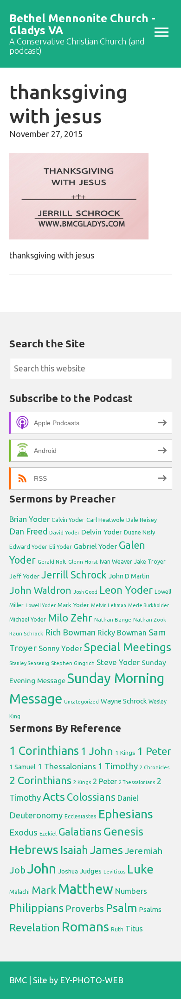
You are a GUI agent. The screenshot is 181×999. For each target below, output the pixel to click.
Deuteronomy (36, 815)
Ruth (117, 929)
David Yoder (64, 532)
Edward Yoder (28, 546)
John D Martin (129, 576)
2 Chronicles (154, 767)
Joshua (68, 871)
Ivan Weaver (116, 561)
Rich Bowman (70, 632)
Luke (140, 869)
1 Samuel (22, 767)
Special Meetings (127, 647)
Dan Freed (28, 531)
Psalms (150, 909)
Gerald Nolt (52, 562)
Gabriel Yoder (95, 546)
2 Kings (82, 782)
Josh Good (85, 592)
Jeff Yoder (24, 576)
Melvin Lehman (108, 605)
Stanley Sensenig (29, 663)
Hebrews (33, 849)
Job (17, 870)
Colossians (91, 797)
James (106, 849)
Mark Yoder (73, 605)
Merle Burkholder (148, 605)
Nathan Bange (112, 619)
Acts (54, 796)
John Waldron (40, 590)
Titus (134, 928)
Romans (85, 926)
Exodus (23, 832)
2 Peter (105, 781)
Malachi (19, 892)
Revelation (34, 927)
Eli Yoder (60, 547)
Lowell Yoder (41, 605)
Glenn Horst (83, 562)
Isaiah (74, 850)
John (41, 868)
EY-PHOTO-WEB (91, 980)
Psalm (121, 907)
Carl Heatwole (105, 519)
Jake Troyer (150, 562)
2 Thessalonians (137, 782)
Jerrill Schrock (74, 574)
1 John (97, 751)
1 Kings (125, 752)
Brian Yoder (29, 519)
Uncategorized (81, 701)
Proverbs (84, 908)
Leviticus (114, 871)
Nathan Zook (149, 619)
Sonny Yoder (60, 648)
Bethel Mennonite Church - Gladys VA (82, 24)
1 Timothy (118, 766)
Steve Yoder (118, 662)
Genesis (123, 831)
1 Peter (154, 751)
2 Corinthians (40, 780)
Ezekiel (48, 833)
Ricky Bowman (122, 632)
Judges (91, 871)
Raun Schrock (26, 633)
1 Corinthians (44, 750)
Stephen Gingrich (73, 663)
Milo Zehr (70, 617)
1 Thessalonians (67, 766)
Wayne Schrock (124, 701)
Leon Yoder (126, 590)
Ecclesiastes (81, 816)
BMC (18, 980)
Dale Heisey (141, 519)
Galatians (80, 831)
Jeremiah (143, 851)
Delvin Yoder (101, 532)
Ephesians (125, 814)
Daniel (127, 798)
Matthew (85, 889)
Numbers (131, 890)
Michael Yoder (27, 619)
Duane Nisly (139, 532)
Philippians (36, 908)
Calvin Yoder (68, 519)
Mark (44, 890)
